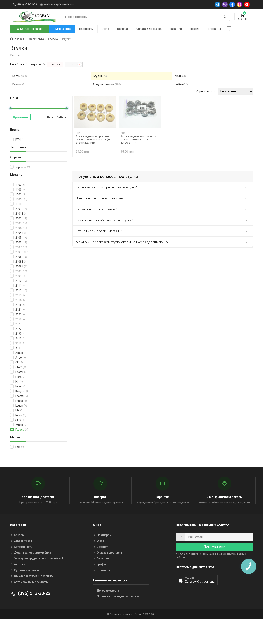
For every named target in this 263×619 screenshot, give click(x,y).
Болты (19, 76)
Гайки (180, 76)
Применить (20, 117)
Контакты (214, 29)
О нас (105, 29)
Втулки (100, 76)
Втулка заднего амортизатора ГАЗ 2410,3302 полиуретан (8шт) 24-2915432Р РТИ (95, 139)
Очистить (55, 64)
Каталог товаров (31, 29)
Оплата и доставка (149, 29)
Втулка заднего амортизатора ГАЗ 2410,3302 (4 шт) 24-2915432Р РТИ (139, 139)
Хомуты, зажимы (107, 84)
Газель (72, 64)
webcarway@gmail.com (59, 4)
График (194, 29)
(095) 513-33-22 (27, 4)
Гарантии (176, 29)
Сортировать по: (206, 91)
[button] (197, 580)
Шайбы (181, 84)
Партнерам (86, 29)
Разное (19, 84)
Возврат (122, 29)
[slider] (10, 108)
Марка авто (63, 29)
